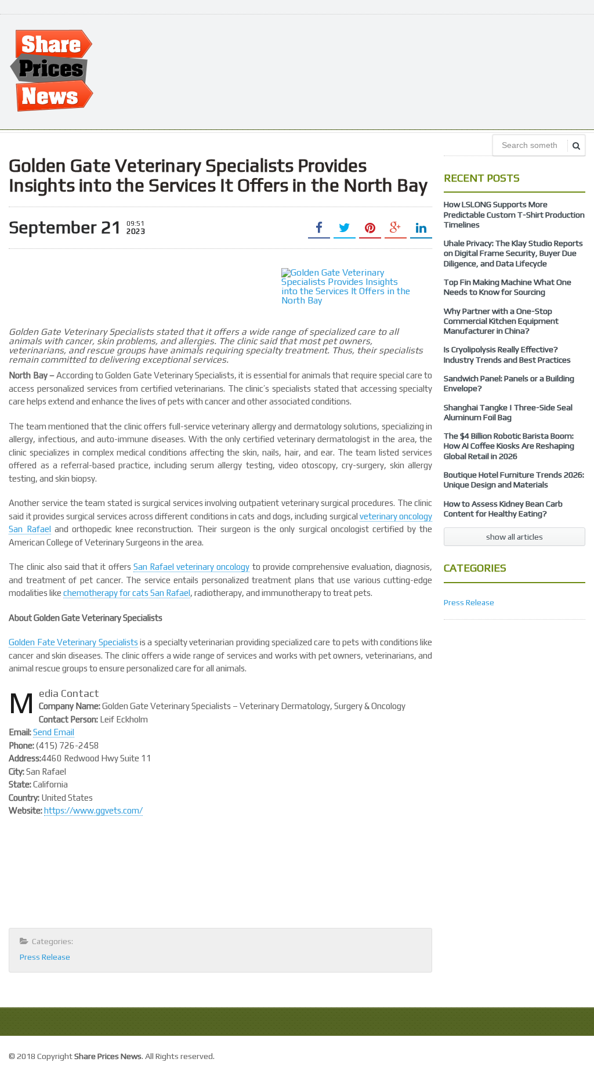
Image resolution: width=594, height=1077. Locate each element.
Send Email (53, 732)
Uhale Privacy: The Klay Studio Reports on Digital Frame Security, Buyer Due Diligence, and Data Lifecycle (513, 253)
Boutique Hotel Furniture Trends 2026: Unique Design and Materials (514, 479)
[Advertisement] (374, 71)
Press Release (45, 957)
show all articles (514, 536)
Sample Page (559, 1054)
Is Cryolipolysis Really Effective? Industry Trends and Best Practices (507, 354)
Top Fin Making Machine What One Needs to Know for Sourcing (507, 287)
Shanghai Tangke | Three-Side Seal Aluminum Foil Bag (508, 412)
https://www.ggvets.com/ (93, 810)
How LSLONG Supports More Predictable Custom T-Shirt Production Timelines (514, 214)
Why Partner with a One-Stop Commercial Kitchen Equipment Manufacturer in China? (501, 321)
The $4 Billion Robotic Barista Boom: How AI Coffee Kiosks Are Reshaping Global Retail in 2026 (509, 446)
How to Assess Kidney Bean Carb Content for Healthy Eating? (503, 508)
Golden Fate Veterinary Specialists (73, 642)
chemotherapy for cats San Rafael (126, 593)
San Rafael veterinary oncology (191, 567)
